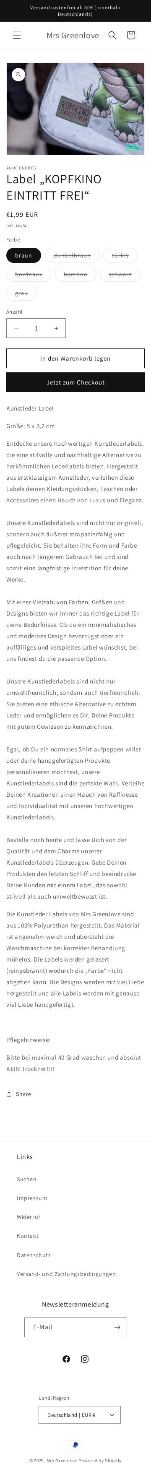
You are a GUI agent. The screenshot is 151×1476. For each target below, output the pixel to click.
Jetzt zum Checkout (76, 382)
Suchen (27, 1179)
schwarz (125, 276)
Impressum (32, 1198)
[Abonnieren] (117, 1327)
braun (23, 255)
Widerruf (28, 1217)
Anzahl (14, 311)
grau (26, 295)
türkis (125, 257)
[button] (17, 35)
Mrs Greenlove (62, 1460)
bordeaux (33, 276)
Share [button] (23, 1094)
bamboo (80, 276)
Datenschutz (34, 1255)
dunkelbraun (77, 257)
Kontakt (28, 1236)
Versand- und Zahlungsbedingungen (66, 1274)
